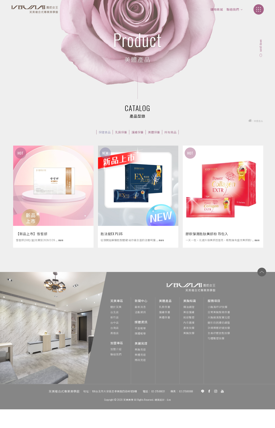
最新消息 (140, 307)
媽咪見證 (140, 360)
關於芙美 (116, 307)
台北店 (114, 312)
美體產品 (165, 300)
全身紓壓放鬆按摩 (219, 333)
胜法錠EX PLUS (112, 233)
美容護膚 (189, 312)
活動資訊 (140, 312)
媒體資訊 (141, 322)
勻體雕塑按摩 (216, 338)
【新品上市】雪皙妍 (31, 233)
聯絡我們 (233, 9)
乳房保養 (121, 132)
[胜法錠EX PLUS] (138, 186)
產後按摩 (189, 328)
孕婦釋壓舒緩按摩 (219, 328)
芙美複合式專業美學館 (64, 391)
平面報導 (140, 328)
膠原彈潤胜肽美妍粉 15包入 (207, 233)
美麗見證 (141, 343)
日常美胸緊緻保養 (219, 312)
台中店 (114, 322)
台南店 (114, 328)
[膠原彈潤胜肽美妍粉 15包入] (223, 186)
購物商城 (216, 9)
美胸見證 (140, 349)
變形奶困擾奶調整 (219, 322)
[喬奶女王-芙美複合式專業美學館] (34, 9)
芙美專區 (116, 300)
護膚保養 (137, 132)
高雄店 (114, 333)
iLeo (169, 399)
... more (59, 240)
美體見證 (140, 355)
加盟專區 (116, 343)
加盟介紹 (116, 349)
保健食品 (105, 132)
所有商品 (170, 132)
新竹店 (114, 317)
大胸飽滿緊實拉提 (219, 317)
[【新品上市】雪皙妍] (53, 186)
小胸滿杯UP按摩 (217, 307)
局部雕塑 (189, 317)
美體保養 (154, 132)
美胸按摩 (189, 333)
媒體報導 (140, 333)
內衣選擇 (189, 322)
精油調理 (189, 307)
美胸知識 (189, 300)
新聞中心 (141, 300)
